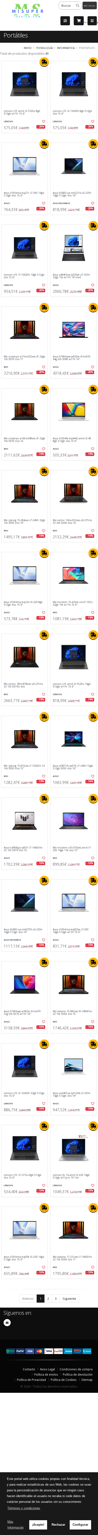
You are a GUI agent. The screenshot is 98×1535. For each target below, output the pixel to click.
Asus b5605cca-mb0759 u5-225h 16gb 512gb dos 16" (23, 931)
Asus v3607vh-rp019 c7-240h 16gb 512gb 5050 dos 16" (73, 767)
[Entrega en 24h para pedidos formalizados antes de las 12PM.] (44, 62)
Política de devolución (78, 1374)
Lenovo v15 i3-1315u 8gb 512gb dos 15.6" (23, 1176)
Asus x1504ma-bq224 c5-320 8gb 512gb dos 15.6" (23, 603)
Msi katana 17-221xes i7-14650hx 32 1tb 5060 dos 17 (72, 1258)
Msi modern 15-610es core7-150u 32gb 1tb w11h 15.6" (73, 603)
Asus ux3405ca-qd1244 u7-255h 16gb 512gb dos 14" (71, 1094)
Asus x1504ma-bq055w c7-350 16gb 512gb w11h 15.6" (70, 931)
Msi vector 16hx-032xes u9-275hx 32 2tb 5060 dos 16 (72, 521)
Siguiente (69, 1298)
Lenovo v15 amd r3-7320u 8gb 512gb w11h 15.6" (22, 112)
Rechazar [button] (58, 1524)
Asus (7, 203)
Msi (6, 366)
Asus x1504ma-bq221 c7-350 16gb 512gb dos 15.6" (24, 194)
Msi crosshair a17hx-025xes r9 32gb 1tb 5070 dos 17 (24, 358)
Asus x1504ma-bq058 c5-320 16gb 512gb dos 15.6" (24, 1258)
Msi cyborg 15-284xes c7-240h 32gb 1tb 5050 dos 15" (24, 521)
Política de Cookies (64, 1380)
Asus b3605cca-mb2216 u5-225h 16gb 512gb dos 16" (72, 194)
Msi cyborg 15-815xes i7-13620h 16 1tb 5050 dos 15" (24, 767)
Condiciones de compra (76, 1369)
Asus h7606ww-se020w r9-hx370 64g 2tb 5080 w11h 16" (71, 358)
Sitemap (87, 1380)
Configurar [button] (80, 1524)
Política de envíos (46, 1374)
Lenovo (8, 121)
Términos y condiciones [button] (23, 1508)
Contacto (29, 1369)
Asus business (61, 203)
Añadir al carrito (26, 137)
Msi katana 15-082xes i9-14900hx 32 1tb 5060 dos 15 (72, 1013)
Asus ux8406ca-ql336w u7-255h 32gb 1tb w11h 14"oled (71, 276)
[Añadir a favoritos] (43, 121)
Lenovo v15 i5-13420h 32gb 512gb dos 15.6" (24, 1094)
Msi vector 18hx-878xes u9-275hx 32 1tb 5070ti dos (23, 685)
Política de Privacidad (31, 1380)
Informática (66, 48)
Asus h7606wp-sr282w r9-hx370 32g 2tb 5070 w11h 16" (22, 1013)
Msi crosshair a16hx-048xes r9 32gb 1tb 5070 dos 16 (24, 440)
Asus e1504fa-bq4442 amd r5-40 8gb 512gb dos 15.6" (72, 440)
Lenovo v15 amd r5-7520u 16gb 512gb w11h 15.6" (72, 685)
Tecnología (44, 48)
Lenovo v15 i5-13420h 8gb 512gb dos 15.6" (72, 112)
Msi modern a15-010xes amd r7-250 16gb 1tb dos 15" (72, 849)
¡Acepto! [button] (38, 1524)
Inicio (28, 48)
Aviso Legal (47, 1369)
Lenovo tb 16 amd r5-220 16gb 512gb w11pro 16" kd (71, 1176)
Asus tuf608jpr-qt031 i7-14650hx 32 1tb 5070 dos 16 (23, 849)
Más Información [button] (15, 1524)
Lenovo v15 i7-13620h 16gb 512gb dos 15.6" (24, 276)
